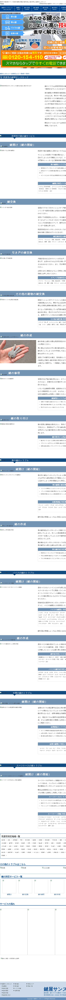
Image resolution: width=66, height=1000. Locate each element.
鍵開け (18, 8)
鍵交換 (46, 993)
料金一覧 (30, 986)
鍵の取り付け (6, 995)
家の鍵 (17, 984)
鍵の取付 (54, 8)
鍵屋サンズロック (7, 8)
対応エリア (31, 984)
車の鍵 (17, 986)
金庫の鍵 (17, 990)
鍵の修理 (36, 8)
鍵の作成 (45, 8)
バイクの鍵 (18, 988)
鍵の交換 (27, 8)
